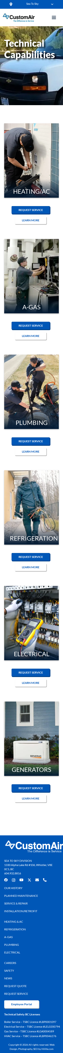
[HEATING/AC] (31, 160)
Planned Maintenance (21, 895)
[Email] (37, 880)
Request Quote (15, 986)
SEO (35, 1048)
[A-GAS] (31, 276)
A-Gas (8, 937)
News (8, 978)
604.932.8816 (12, 873)
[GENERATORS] (31, 739)
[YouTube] (21, 880)
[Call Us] (45, 880)
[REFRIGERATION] (31, 507)
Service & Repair (16, 903)
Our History (13, 888)
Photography (25, 1048)
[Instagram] (13, 880)
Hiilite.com (47, 1048)
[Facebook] (6, 880)
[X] (29, 880)
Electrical (12, 952)
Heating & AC (13, 921)
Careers (10, 962)
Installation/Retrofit (20, 911)
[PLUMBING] (31, 392)
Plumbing (11, 944)
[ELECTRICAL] (31, 623)
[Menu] (54, 17)
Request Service (16, 993)
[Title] (19, 17)
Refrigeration (15, 929)
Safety (9, 970)
